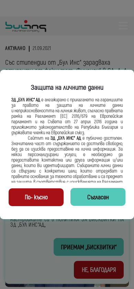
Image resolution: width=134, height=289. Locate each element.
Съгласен (98, 197)
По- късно (36, 197)
